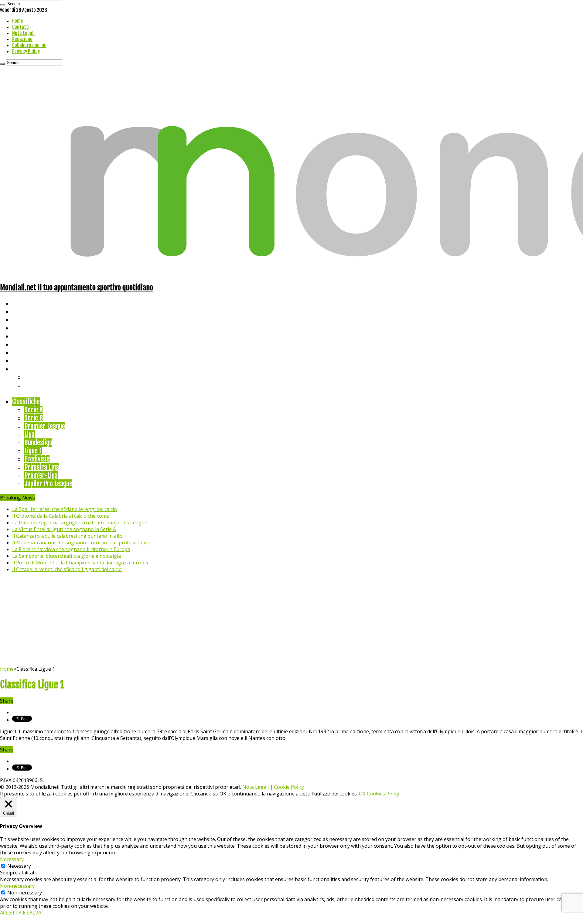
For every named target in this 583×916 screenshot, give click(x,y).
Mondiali (23, 336)
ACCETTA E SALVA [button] (20, 912)
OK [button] (362, 793)
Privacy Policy (26, 51)
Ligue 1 (33, 451)
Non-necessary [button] (17, 886)
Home (17, 21)
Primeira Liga (41, 467)
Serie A (33, 410)
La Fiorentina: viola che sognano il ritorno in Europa (71, 549)
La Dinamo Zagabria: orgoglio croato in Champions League (79, 522)
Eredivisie (36, 459)
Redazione (22, 39)
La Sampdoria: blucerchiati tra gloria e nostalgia (66, 556)
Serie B (33, 418)
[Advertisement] (291, 619)
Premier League (44, 426)
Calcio (19, 360)
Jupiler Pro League (48, 483)
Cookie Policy (289, 787)
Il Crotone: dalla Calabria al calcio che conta (61, 515)
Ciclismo (22, 311)
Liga (29, 434)
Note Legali (23, 33)
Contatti (20, 27)
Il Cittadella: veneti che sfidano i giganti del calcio (67, 569)
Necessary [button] (12, 859)
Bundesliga (38, 442)
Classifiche (26, 401)
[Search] (2, 5)
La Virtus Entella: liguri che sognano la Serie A (64, 529)
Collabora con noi (29, 45)
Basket (33, 393)
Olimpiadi (24, 352)
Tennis (32, 385)
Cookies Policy (383, 793)
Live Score (25, 369)
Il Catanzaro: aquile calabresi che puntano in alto (67, 536)
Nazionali (24, 328)
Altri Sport (25, 319)
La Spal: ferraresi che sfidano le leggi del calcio (64, 509)
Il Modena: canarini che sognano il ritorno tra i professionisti (81, 542)
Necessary (19, 866)
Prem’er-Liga (41, 475)
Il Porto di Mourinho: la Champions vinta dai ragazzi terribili (80, 562)
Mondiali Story (31, 344)
